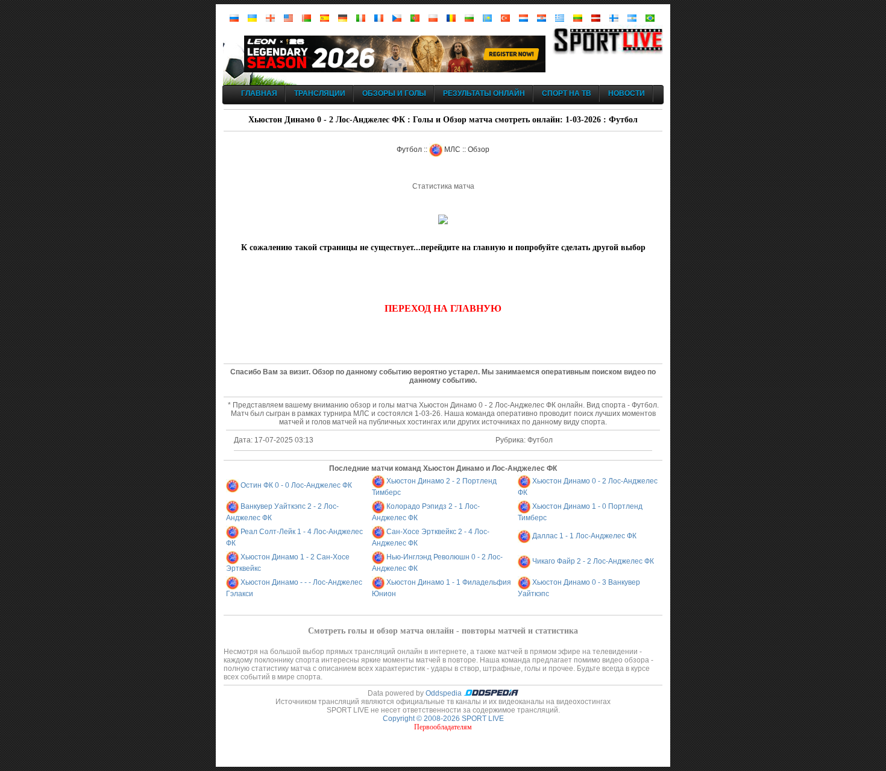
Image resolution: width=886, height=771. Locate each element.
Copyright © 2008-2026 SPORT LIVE (443, 718)
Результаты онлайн (484, 93)
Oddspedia (444, 693)
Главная (259, 93)
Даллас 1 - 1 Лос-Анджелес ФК (584, 536)
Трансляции (319, 93)
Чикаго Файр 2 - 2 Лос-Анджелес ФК (593, 561)
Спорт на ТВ (566, 93)
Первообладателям (443, 727)
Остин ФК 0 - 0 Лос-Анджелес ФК (296, 485)
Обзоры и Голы (394, 93)
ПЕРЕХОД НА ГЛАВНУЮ (443, 308)
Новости (626, 93)
